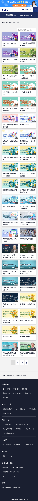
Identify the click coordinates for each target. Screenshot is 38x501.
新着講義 (5, 397)
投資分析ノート (29, 429)
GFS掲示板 (32, 409)
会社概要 (5, 467)
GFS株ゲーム (7, 424)
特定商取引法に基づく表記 (11, 472)
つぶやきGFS (7, 413)
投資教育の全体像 (8, 433)
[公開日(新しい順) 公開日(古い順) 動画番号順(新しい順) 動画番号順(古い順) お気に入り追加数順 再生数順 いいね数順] (26, 30)
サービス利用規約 (17, 467)
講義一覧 (16, 389)
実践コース (6, 393)
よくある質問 (7, 444)
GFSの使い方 (18, 444)
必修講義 (24, 389)
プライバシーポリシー (10, 476)
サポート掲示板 (20, 409)
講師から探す (29, 393)
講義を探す (6, 384)
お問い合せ (29, 444)
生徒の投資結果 (7, 409)
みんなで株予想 (7, 429)
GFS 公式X (17, 487)
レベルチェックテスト (21, 424)
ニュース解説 (17, 393)
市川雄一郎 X (7, 487)
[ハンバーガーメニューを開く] (35, 9)
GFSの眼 (18, 429)
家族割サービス (7, 456)
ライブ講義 (6, 389)
